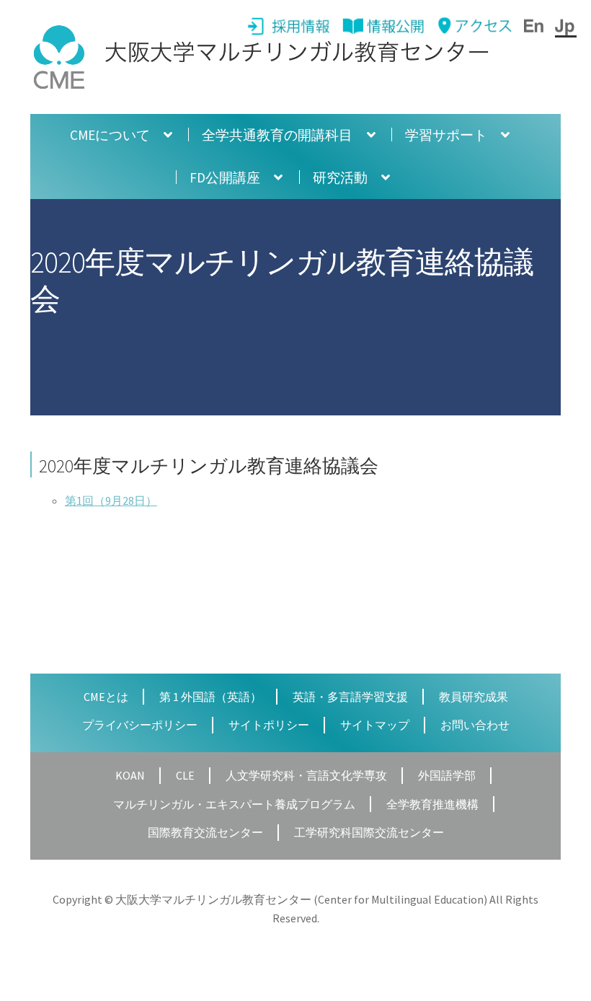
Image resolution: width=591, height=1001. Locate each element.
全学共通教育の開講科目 (277, 135)
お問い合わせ (475, 725)
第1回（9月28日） (111, 500)
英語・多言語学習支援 (350, 696)
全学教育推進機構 (432, 804)
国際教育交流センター (205, 832)
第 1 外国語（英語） (210, 696)
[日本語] (566, 26)
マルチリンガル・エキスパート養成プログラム (234, 804)
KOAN (130, 775)
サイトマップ (374, 725)
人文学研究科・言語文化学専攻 (306, 775)
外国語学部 (447, 775)
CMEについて (110, 135)
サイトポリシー (268, 725)
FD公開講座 (225, 177)
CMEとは (106, 696)
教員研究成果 (473, 696)
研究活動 (340, 177)
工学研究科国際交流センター (369, 832)
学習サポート (446, 135)
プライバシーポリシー (139, 725)
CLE (185, 775)
